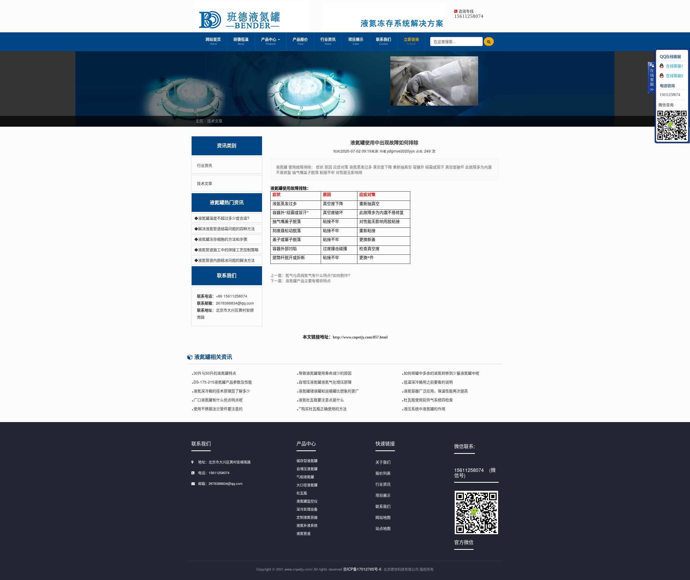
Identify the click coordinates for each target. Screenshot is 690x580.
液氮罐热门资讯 (227, 202)
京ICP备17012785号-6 (362, 569)
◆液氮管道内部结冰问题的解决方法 (224, 260)
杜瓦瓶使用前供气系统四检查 (428, 399)
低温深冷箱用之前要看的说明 (428, 382)
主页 (199, 120)
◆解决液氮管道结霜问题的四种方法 (224, 228)
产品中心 (269, 41)
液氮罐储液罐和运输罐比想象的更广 (329, 390)
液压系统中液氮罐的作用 (424, 408)
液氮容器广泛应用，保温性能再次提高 (436, 390)
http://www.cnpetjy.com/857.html (360, 337)
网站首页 (213, 41)
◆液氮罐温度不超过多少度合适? (221, 218)
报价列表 (383, 473)
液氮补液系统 (307, 525)
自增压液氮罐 (307, 468)
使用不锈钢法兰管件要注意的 (218, 408)
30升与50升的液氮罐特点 (215, 373)
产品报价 (300, 41)
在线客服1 (674, 65)
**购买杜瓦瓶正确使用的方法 (323, 408)
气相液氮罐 (305, 476)
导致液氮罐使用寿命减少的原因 (325, 373)
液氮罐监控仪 (307, 500)
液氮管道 (303, 533)
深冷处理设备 (307, 509)
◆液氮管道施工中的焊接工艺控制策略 (226, 249)
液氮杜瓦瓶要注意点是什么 (321, 399)
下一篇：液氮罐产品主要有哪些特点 (300, 280)
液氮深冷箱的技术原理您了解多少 (222, 390)
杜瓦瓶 (301, 492)
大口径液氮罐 (307, 484)
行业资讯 (328, 41)
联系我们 (383, 41)
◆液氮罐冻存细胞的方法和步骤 (220, 239)
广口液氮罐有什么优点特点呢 (218, 399)
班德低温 (241, 41)
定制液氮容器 (307, 517)
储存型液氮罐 (307, 460)
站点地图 (383, 528)
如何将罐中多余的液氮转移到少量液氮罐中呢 (441, 373)
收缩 (651, 77)
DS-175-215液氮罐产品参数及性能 (223, 382)
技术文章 (214, 120)
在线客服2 (674, 75)
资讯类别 (226, 145)
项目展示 (355, 41)
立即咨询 (411, 41)
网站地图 (383, 517)
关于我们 (383, 462)
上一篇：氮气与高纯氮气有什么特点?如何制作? (310, 275)
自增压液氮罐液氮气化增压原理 (325, 382)
